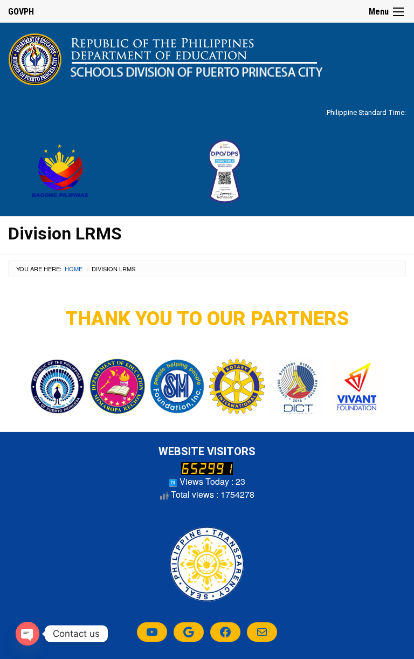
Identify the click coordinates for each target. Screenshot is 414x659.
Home (73, 268)
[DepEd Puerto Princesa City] (165, 58)
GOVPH (21, 11)
